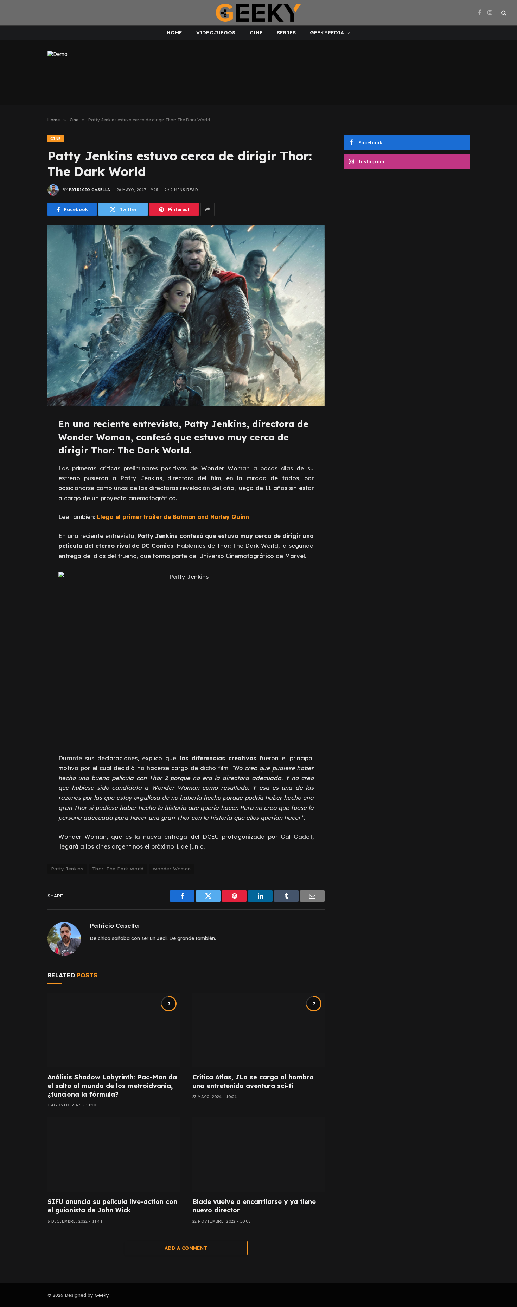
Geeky (102, 1295)
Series (286, 33)
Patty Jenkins (67, 868)
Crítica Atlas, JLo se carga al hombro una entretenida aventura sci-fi (253, 1081)
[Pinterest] (24, 489)
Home (174, 33)
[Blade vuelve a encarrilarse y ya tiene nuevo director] (258, 1154)
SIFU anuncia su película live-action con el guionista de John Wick (112, 1206)
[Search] (503, 13)
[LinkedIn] (24, 473)
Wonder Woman (172, 868)
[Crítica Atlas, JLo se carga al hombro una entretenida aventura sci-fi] (258, 1030)
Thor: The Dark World (118, 868)
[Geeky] (258, 12)
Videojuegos (216, 33)
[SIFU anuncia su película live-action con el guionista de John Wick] (113, 1154)
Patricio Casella (89, 189)
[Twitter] (24, 458)
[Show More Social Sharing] (207, 209)
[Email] (24, 505)
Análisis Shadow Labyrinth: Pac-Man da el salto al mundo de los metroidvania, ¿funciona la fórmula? (112, 1085)
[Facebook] (24, 442)
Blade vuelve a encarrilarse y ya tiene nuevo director (254, 1206)
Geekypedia (327, 33)
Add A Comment (186, 1248)
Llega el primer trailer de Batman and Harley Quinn (173, 516)
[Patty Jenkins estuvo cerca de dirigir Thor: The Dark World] (186, 315)
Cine (256, 33)
